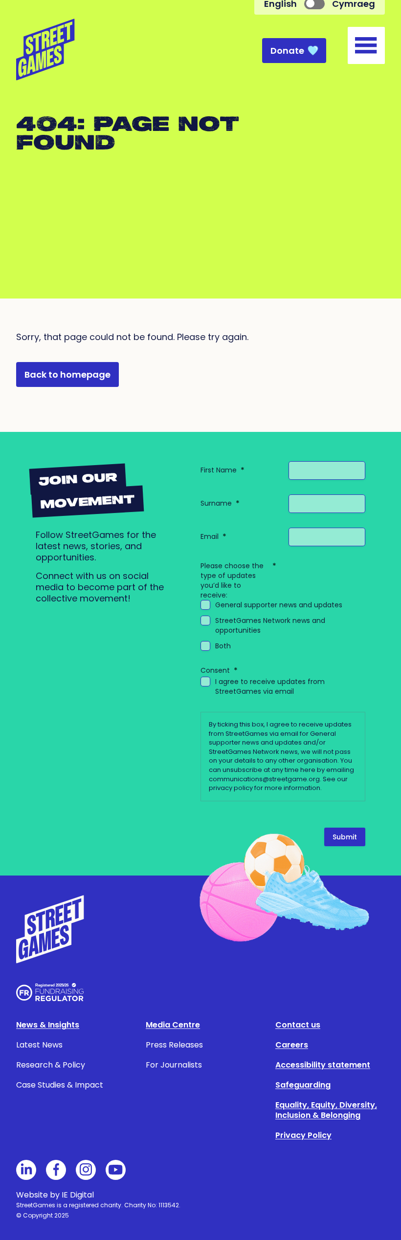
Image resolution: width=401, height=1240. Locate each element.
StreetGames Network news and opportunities (270, 625)
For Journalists (174, 1065)
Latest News (39, 1045)
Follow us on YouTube (116, 1170)
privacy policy (231, 787)
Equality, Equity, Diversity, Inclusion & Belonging (326, 1110)
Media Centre (173, 1025)
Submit (345, 837)
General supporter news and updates (278, 605)
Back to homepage (67, 374)
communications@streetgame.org (264, 779)
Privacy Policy (303, 1135)
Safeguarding (303, 1085)
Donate (287, 50)
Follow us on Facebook (56, 1170)
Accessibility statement (322, 1065)
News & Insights (47, 1025)
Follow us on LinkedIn (26, 1170)
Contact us (297, 1025)
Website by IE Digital (55, 1195)
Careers (291, 1045)
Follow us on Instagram (86, 1170)
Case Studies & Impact (59, 1085)
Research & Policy (50, 1065)
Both (223, 646)
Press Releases (174, 1045)
